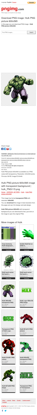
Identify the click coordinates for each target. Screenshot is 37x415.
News (13, 400)
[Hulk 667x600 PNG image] (8, 375)
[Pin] (8, 149)
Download (8, 250)
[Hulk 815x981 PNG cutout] (8, 347)
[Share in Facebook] (2, 149)
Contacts (4, 402)
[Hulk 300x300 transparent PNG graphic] (8, 290)
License (9, 400)
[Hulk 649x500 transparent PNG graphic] (26, 347)
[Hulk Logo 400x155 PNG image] (26, 290)
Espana (14, 2)
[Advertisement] (18, 54)
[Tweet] (10, 149)
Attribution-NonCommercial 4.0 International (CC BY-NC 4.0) (18, 155)
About (3, 400)
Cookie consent (26, 400)
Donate (19, 400)
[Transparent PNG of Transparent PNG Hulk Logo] (26, 375)
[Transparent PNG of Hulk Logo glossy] (8, 318)
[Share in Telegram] (5, 149)
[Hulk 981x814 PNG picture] (26, 318)
